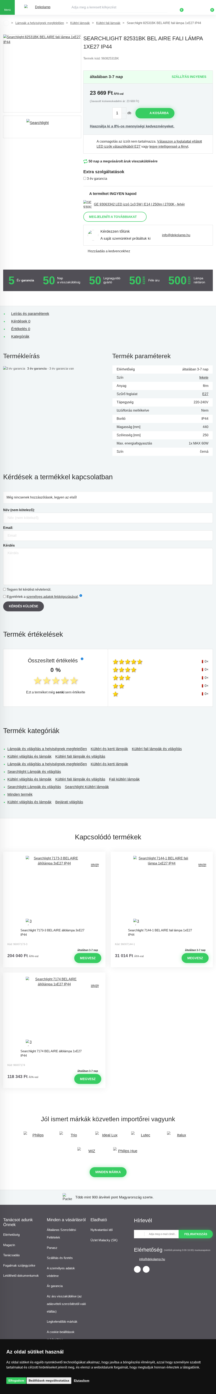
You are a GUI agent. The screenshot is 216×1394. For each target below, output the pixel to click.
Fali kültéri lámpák (124, 779)
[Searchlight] (42, 127)
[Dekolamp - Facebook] (137, 1269)
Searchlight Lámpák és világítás (34, 772)
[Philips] (36, 1137)
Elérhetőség (11, 1234)
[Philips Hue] (126, 1153)
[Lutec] (144, 1137)
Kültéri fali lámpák (108, 23)
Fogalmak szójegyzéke (19, 1265)
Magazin (9, 1245)
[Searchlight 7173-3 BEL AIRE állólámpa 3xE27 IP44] (54, 891)
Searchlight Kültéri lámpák (87, 787)
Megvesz (88, 958)
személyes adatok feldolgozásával (52, 596)
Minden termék (19, 794)
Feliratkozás (195, 1234)
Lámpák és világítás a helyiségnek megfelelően (47, 749)
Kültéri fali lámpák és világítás (157, 749)
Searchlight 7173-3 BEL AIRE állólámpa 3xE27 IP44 (52, 932)
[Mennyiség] (119, 113)
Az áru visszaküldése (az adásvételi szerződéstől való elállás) (66, 1303)
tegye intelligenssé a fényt (168, 146)
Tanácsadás (11, 1255)
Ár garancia (55, 1286)
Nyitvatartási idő (101, 1230)
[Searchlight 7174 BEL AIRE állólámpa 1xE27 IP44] (54, 1012)
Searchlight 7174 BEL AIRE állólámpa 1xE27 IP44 (51, 1053)
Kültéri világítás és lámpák (29, 756)
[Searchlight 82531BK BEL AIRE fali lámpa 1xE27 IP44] (42, 73)
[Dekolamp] (41, 7)
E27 (205, 394)
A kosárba (159, 113)
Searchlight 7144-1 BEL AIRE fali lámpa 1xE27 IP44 (160, 932)
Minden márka (108, 1172)
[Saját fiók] (193, 7)
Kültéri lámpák (80, 23)
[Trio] (72, 1137)
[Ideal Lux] (108, 1137)
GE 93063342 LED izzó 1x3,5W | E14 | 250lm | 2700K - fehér (139, 204)
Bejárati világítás (69, 802)
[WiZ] (90, 1153)
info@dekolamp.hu (176, 235)
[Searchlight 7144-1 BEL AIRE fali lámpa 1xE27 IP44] (161, 891)
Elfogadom (16, 1380)
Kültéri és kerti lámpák (109, 749)
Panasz (52, 1247)
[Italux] (180, 1137)
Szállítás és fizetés (60, 1258)
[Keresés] (164, 7)
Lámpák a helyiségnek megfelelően (39, 23)
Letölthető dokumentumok (21, 1275)
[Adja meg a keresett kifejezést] (118, 7)
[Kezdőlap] (6, 23)
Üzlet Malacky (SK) (103, 1240)
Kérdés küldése (23, 606)
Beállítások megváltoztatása (49, 1380)
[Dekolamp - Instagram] (146, 1269)
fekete (203, 377)
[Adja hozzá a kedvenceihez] (54, 855)
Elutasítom (81, 1380)
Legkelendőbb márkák (62, 1321)
